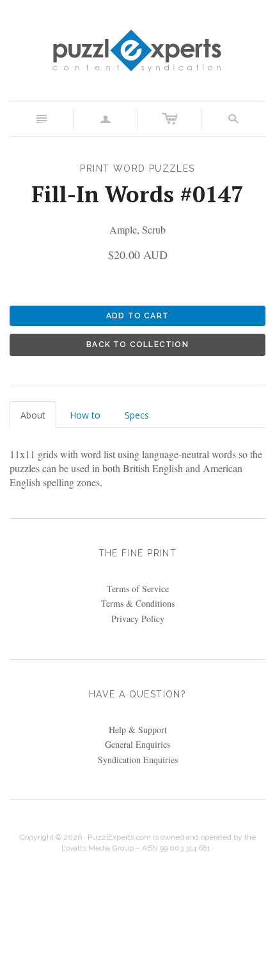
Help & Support (138, 730)
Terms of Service (138, 589)
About (32, 415)
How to (85, 415)
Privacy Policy (137, 619)
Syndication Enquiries (138, 760)
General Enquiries (137, 744)
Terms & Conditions (138, 603)
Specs (137, 415)
